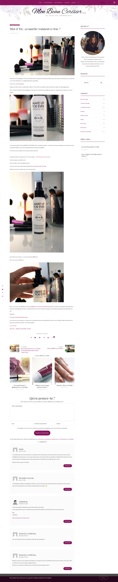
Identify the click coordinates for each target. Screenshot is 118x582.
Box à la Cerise (84, 99)
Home (40, 2)
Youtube (67, 2)
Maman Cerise (84, 115)
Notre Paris (83, 127)
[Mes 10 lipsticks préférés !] (65, 371)
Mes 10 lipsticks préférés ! (64, 386)
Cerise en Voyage (85, 103)
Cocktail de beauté (15, 25)
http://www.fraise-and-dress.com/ (21, 518)
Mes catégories (48, 2)
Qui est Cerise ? (58, 2)
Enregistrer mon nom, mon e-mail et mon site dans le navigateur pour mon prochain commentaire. (42, 428)
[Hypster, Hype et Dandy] (42, 371)
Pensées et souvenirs (86, 131)
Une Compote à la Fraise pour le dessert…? (91, 155)
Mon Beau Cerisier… (59, 11)
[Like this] (53, 337)
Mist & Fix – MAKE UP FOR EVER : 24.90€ (20, 328)
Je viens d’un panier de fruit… (90, 147)
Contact (74, 2)
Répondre (67, 465)
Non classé (83, 123)
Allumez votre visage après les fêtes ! (20, 386)
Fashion (82, 111)
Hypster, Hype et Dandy (42, 385)
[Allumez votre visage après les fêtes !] (20, 371)
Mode (82, 119)
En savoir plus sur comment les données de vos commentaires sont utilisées (55, 439)
